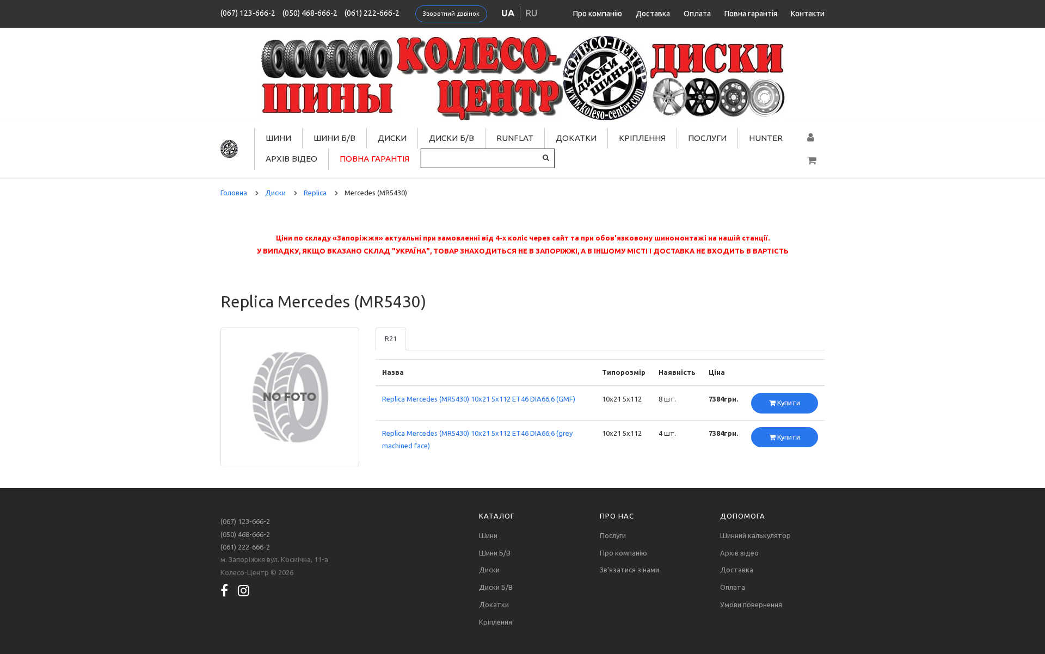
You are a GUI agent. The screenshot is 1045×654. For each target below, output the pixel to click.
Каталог (496, 516)
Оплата (697, 13)
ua (507, 13)
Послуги (707, 138)
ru (531, 13)
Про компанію (597, 13)
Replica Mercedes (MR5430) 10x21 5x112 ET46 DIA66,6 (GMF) (478, 399)
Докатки (576, 138)
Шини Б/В (334, 138)
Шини (278, 138)
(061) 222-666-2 (372, 13)
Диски (392, 138)
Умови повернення (751, 604)
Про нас (617, 516)
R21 (391, 338)
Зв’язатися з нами (629, 569)
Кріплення (642, 138)
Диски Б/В (451, 138)
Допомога (742, 516)
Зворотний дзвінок (451, 13)
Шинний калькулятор (755, 535)
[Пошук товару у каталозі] (546, 157)
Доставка (653, 13)
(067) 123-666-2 (247, 13)
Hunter (766, 138)
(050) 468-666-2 (309, 13)
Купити (788, 402)
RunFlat (514, 138)
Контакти (808, 13)
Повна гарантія (750, 13)
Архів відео (291, 158)
